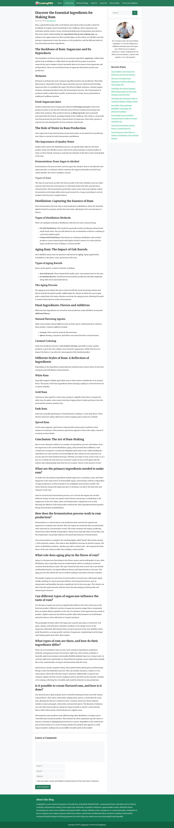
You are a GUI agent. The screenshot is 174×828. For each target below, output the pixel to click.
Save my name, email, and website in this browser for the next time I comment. (68, 781)
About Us (94, 3)
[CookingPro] (44, 3)
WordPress (102, 825)
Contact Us (103, 3)
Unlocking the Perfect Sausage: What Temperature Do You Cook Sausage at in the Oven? (123, 92)
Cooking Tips (69, 3)
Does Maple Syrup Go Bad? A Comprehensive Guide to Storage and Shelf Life (124, 118)
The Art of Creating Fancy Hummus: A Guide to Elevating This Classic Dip (123, 82)
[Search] (134, 13)
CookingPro (85, 825)
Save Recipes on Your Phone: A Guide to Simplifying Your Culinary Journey (125, 135)
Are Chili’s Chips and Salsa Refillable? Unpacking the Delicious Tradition (121, 108)
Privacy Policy (114, 3)
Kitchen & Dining (82, 3)
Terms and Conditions (129, 3)
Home (60, 3)
